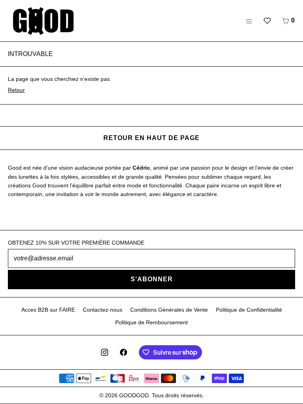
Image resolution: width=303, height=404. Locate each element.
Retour (16, 90)
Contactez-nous (102, 310)
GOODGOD (134, 395)
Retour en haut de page (151, 138)
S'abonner (152, 279)
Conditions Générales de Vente (169, 310)
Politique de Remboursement (151, 322)
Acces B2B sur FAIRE (48, 310)
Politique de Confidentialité (249, 310)
